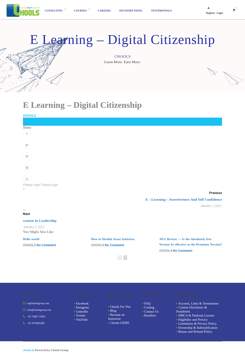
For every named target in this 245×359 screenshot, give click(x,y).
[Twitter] (27, 145)
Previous (215, 193)
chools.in (28, 350)
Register (210, 13)
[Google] (27, 179)
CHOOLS (29, 115)
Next (26, 214)
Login (220, 13)
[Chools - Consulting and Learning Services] (25, 10)
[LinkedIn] (27, 167)
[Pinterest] (27, 156)
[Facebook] (27, 134)
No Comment (46, 245)
